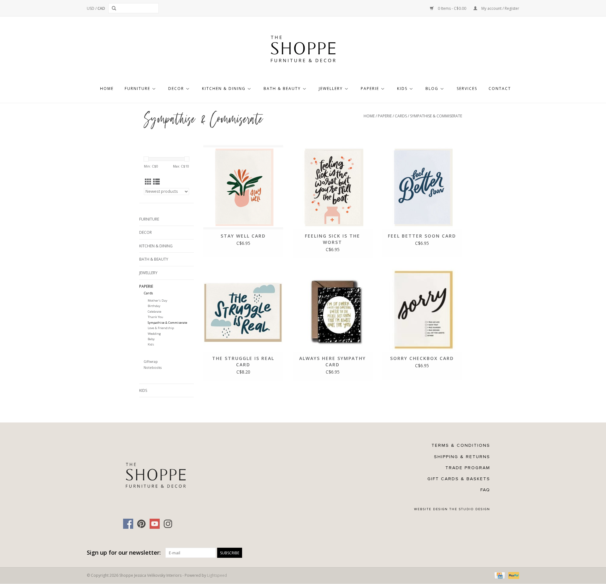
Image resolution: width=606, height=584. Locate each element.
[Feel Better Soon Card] (422, 187)
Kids (402, 88)
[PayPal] (512, 575)
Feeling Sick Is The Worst (332, 239)
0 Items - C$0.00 (452, 8)
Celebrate (154, 312)
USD (91, 8)
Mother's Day (157, 300)
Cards (401, 116)
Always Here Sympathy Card (332, 361)
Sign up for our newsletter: (124, 552)
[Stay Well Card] (243, 187)
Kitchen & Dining (224, 88)
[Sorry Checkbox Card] (422, 310)
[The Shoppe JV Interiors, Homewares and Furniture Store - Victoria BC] (303, 51)
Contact (500, 88)
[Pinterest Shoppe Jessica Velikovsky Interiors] (141, 524)
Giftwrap (151, 361)
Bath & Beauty (282, 88)
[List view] (156, 181)
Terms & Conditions (460, 445)
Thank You (155, 317)
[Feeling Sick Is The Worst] (332, 187)
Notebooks (153, 367)
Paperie (370, 88)
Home (107, 88)
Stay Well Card (243, 236)
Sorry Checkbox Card (422, 358)
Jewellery (331, 88)
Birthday (154, 306)
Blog (431, 88)
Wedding (154, 334)
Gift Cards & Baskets (458, 478)
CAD (101, 8)
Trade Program (467, 467)
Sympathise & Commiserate (436, 116)
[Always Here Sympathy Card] (332, 310)
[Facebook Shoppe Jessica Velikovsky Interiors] (128, 524)
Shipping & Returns (462, 456)
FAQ (485, 490)
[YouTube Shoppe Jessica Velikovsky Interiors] (155, 524)
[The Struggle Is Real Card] (243, 310)
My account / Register (499, 8)
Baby (151, 339)
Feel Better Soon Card (422, 236)
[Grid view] (148, 181)
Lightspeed (217, 575)
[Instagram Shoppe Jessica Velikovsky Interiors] (168, 524)
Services (467, 88)
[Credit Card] (499, 575)
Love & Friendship (161, 328)
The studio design (469, 509)
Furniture (137, 88)
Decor (176, 88)
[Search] (115, 8)
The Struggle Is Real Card (243, 361)
